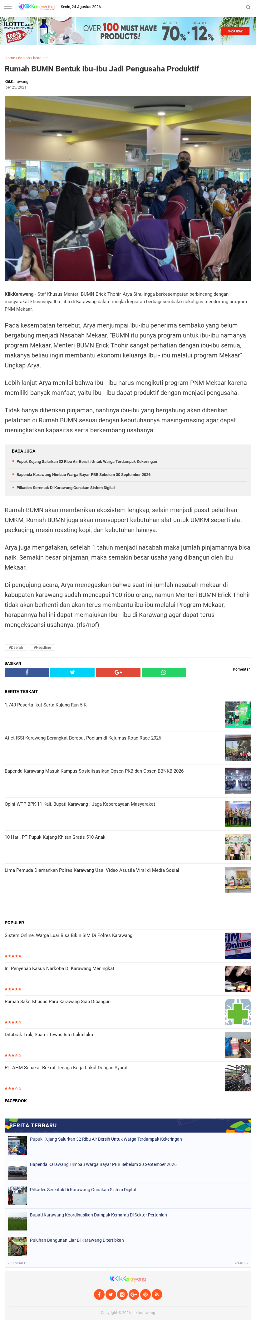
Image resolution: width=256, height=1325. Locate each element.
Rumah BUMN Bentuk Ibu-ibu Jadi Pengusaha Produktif (102, 68)
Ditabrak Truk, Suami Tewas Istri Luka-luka (49, 1034)
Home (10, 58)
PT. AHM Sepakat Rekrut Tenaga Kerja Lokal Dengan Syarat (66, 1067)
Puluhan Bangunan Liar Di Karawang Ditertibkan (77, 1240)
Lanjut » (240, 1263)
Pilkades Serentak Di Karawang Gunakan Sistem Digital (66, 487)
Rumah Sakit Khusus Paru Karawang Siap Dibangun (58, 1001)
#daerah (16, 647)
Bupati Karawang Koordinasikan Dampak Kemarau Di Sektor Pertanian (98, 1214)
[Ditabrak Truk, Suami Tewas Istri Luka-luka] (238, 1046)
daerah (24, 58)
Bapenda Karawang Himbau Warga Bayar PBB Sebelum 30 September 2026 (83, 474)
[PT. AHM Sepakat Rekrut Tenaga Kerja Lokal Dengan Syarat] (238, 1079)
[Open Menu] (8, 7)
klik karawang (143, 1313)
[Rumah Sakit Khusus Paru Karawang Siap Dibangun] (238, 1013)
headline (40, 58)
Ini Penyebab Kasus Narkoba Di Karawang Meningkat (59, 968)
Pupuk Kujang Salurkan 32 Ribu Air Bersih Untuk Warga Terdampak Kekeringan (87, 461)
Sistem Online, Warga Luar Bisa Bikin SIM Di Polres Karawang (68, 935)
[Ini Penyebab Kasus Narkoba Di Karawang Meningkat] (238, 979)
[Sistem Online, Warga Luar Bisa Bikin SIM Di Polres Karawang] (238, 946)
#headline (42, 647)
